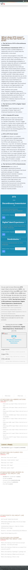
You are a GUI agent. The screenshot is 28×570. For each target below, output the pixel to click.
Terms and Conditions (14, 566)
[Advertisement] (14, 21)
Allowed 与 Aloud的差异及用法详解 (11, 480)
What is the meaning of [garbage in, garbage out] (13, 551)
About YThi (24, 566)
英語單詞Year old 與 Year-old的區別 (11, 476)
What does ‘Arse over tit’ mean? (9, 457)
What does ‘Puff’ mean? (7, 465)
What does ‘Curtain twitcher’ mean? (10, 460)
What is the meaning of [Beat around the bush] (12, 554)
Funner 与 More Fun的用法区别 (10, 482)
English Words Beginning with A (9, 533)
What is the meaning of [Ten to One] (10, 556)
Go (3, 217)
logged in (11, 447)
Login (25, 1)
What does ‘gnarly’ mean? (7, 467)
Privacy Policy (4, 566)
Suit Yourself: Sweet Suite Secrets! (9, 519)
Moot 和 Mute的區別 (8, 484)
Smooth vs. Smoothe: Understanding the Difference (14, 530)
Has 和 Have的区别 (7, 478)
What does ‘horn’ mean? (7, 462)
